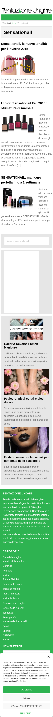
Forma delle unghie (13, 584)
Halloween (8, 635)
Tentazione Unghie (26, 11)
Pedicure (7, 570)
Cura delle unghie (12, 557)
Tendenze (8, 612)
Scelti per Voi (9, 617)
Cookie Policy (25, 713)
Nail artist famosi (11, 598)
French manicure (11, 593)
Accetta (26, 689)
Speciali (7, 631)
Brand (6, 626)
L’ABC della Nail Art (13, 608)
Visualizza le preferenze (26, 706)
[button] (48, 656)
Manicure (7, 566)
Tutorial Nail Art (11, 579)
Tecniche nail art (11, 589)
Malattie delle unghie (13, 561)
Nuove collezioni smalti (15, 621)
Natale (6, 639)
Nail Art (6, 575)
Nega (26, 698)
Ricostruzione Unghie (14, 603)
